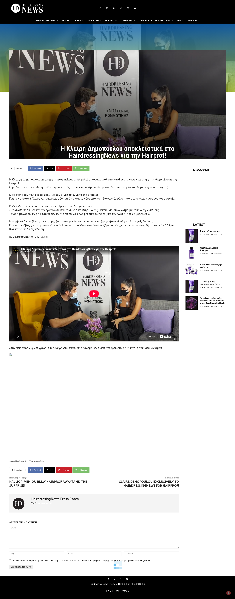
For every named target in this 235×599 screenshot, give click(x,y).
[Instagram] (107, 8)
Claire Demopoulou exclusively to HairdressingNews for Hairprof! (149, 483)
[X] (128, 8)
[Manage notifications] (228, 593)
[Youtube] (135, 8)
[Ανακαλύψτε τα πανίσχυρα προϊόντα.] (191, 269)
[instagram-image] (205, 194)
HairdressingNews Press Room (55, 499)
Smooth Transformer (210, 231)
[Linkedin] (114, 8)
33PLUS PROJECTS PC (133, 584)
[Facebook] (100, 8)
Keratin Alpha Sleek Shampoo (209, 249)
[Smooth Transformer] (191, 236)
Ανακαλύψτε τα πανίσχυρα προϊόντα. (211, 266)
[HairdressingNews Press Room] (20, 503)
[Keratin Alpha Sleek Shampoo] (191, 252)
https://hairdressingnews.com (41, 503)
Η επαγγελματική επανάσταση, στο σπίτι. (210, 283)
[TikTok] (121, 8)
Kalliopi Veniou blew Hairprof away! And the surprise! (48, 483)
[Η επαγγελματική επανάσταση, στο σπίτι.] (191, 286)
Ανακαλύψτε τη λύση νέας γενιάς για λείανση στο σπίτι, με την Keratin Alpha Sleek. (212, 301)
